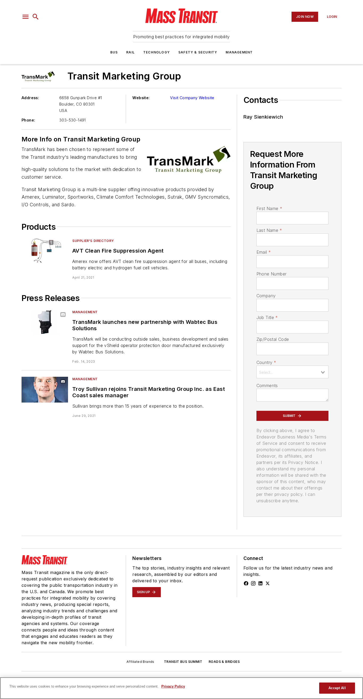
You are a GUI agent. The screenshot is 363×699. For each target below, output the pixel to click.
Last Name (269, 230)
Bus (114, 52)
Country (266, 362)
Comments (267, 385)
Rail (130, 52)
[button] (25, 17)
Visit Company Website (192, 97)
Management (239, 52)
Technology (156, 52)
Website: (141, 97)
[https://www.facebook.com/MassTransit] (246, 583)
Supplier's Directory (93, 241)
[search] (36, 17)
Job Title (267, 317)
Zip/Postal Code (272, 339)
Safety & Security (197, 52)
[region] (181, 688)
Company (266, 295)
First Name (269, 208)
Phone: (28, 120)
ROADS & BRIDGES (224, 662)
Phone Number (271, 274)
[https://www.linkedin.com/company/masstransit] (260, 583)
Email (263, 252)
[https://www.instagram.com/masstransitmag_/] (253, 583)
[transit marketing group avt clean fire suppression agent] (45, 251)
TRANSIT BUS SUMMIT (183, 662)
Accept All (336, 688)
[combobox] (292, 372)
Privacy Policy (173, 686)
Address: (30, 97)
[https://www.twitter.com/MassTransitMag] (267, 583)
